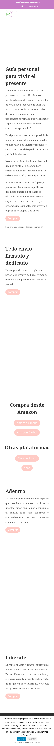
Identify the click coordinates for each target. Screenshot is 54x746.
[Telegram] (22, 7)
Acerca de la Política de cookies (27, 742)
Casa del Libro (27, 458)
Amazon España (27, 423)
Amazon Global (27, 432)
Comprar (13, 218)
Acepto (21, 739)
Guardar (32, 739)
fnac (27, 468)
